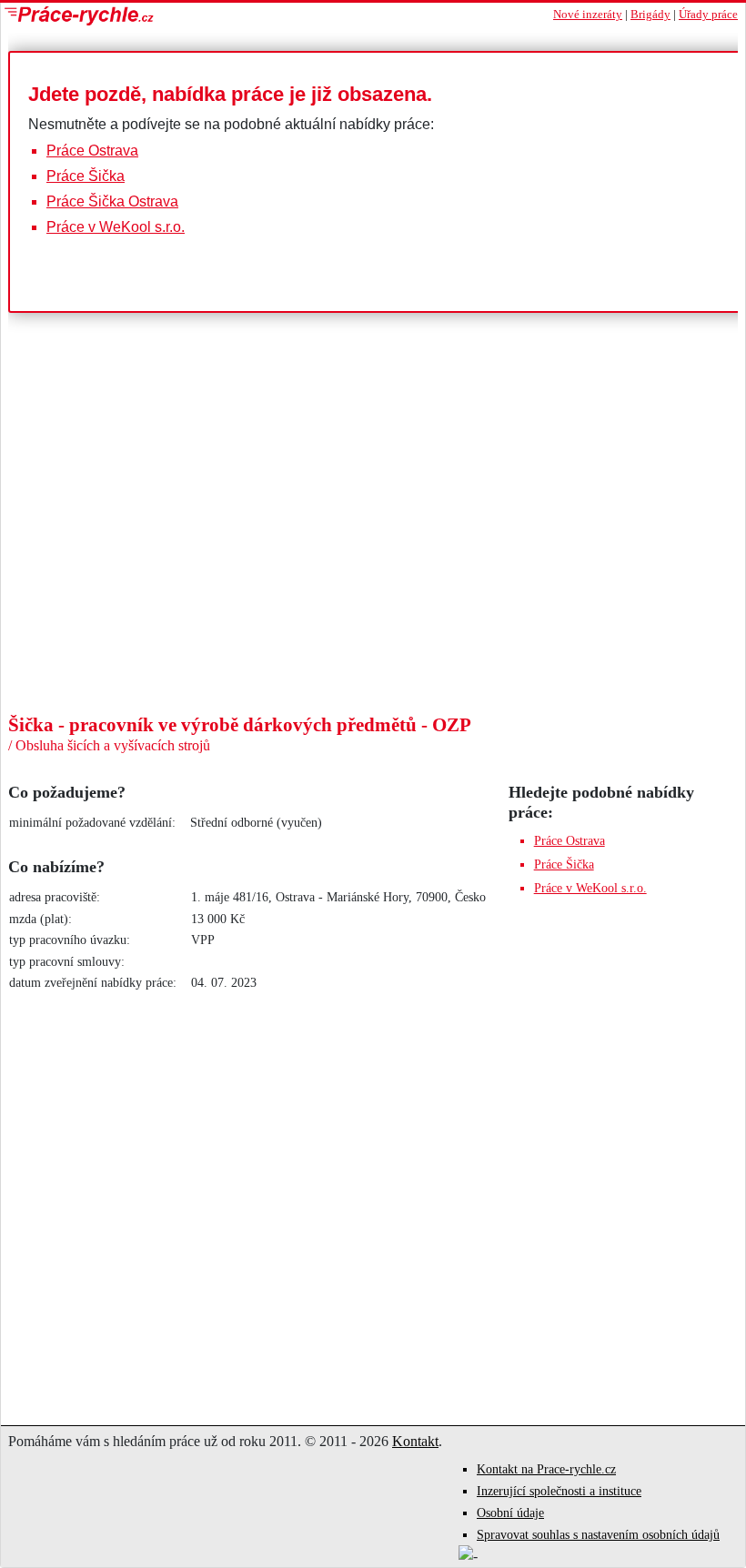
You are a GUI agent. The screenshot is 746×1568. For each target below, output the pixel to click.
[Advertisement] (373, 576)
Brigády (650, 14)
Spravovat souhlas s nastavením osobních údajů (598, 1535)
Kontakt (415, 1441)
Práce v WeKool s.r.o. (115, 227)
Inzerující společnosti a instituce (559, 1491)
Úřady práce (708, 14)
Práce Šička (85, 176)
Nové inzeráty (587, 14)
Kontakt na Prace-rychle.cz (546, 1469)
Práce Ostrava (92, 150)
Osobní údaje (510, 1513)
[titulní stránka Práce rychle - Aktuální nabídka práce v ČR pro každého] (187, 16)
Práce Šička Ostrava (112, 201)
